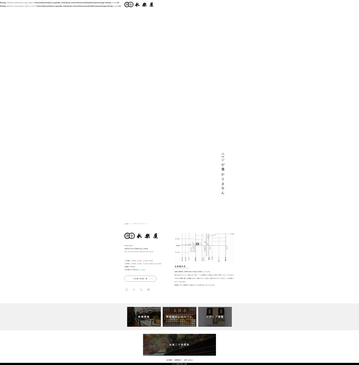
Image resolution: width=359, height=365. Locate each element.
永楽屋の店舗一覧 (140, 278)
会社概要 (169, 360)
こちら (140, 269)
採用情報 (177, 360)
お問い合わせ (188, 360)
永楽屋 (126, 224)
